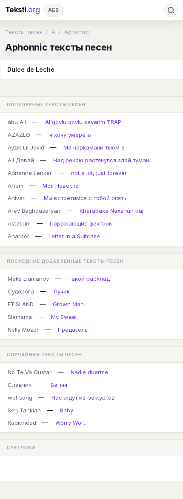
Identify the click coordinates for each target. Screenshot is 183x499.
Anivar (16, 198)
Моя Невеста (61, 185)
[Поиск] (171, 10)
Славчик (19, 384)
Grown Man (68, 304)
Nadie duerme (89, 372)
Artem (15, 185)
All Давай (21, 160)
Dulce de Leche (30, 69)
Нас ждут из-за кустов (83, 397)
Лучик (61, 291)
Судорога (21, 291)
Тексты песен (24, 31)
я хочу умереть (70, 134)
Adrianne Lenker (30, 172)
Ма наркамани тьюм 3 (94, 147)
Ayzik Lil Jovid (26, 147)
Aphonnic (77, 31)
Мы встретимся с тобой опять (85, 198)
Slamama (20, 316)
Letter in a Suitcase (74, 236)
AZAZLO (19, 134)
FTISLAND (21, 304)
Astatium (19, 223)
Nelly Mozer (23, 329)
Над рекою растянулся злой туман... (103, 160)
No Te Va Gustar (29, 372)
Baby (66, 410)
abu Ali (17, 121)
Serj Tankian (24, 410)
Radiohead (22, 422)
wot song (20, 397)
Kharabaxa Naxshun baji (112, 210)
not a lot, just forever (99, 172)
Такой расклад (89, 278)
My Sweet (64, 316)
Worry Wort (70, 422)
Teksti (22, 10)
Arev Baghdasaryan (34, 210)
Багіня (59, 384)
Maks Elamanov (28, 278)
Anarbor (18, 236)
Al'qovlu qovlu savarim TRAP (83, 121)
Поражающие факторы (81, 223)
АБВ (53, 10)
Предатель (73, 329)
